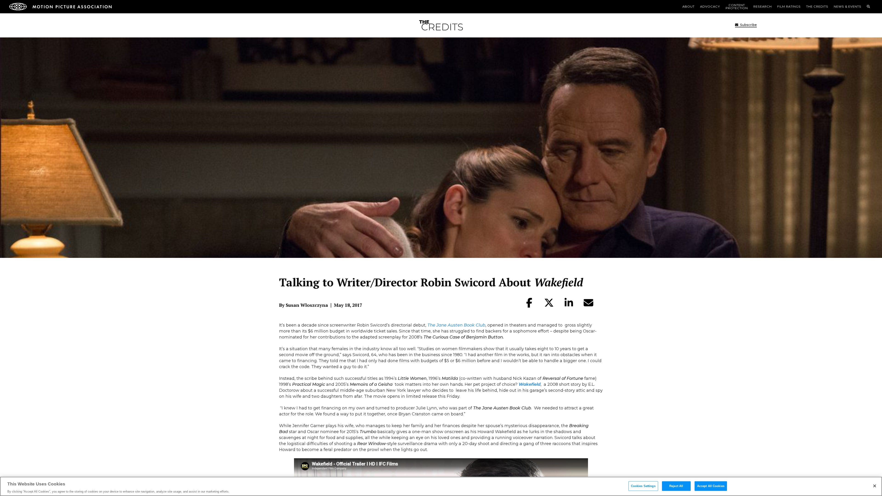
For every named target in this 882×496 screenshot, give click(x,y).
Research (762, 6)
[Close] (875, 486)
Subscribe (748, 25)
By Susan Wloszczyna (303, 305)
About (688, 6)
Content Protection (737, 6)
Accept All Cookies (710, 486)
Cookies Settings (643, 486)
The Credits (817, 6)
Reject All (676, 486)
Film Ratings (789, 6)
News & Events (847, 6)
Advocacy (710, 6)
